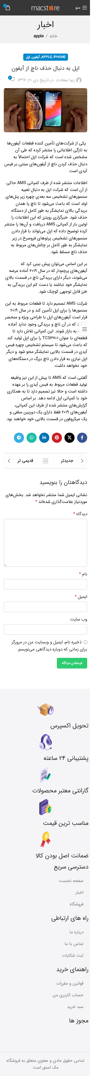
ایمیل (81, 596)
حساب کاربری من (68, 995)
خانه (53, 36)
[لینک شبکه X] (69, 438)
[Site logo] (45, 7)
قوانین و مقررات (69, 983)
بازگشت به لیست (45, 461)
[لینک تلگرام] (19, 438)
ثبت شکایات (72, 955)
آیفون (36, 57)
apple (39, 36)
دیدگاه (80, 514)
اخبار (79, 892)
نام (83, 574)
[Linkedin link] (44, 438)
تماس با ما (73, 943)
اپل (28, 57)
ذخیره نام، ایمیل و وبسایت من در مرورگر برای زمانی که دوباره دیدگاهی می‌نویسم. (49, 646)
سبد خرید (75, 1006)
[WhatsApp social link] (32, 438)
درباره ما (76, 932)
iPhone (59, 57)
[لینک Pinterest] (57, 438)
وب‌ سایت (78, 619)
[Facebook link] (82, 438)
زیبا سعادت (65, 80)
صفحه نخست (71, 880)
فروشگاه (76, 904)
